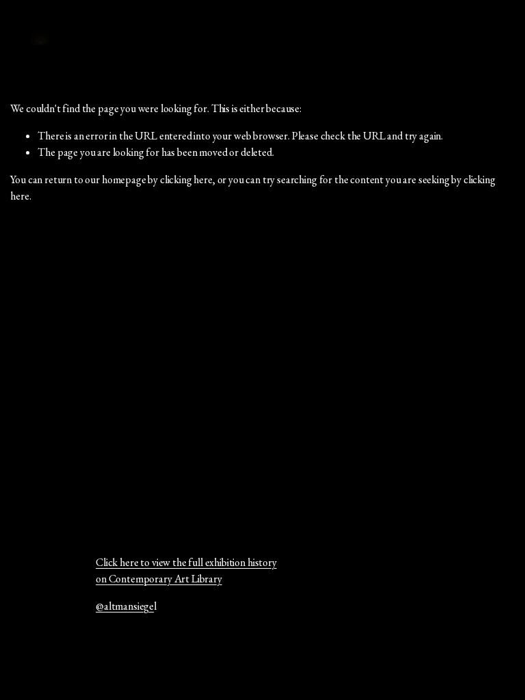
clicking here (186, 179)
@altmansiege (125, 606)
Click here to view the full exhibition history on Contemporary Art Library (186, 570)
